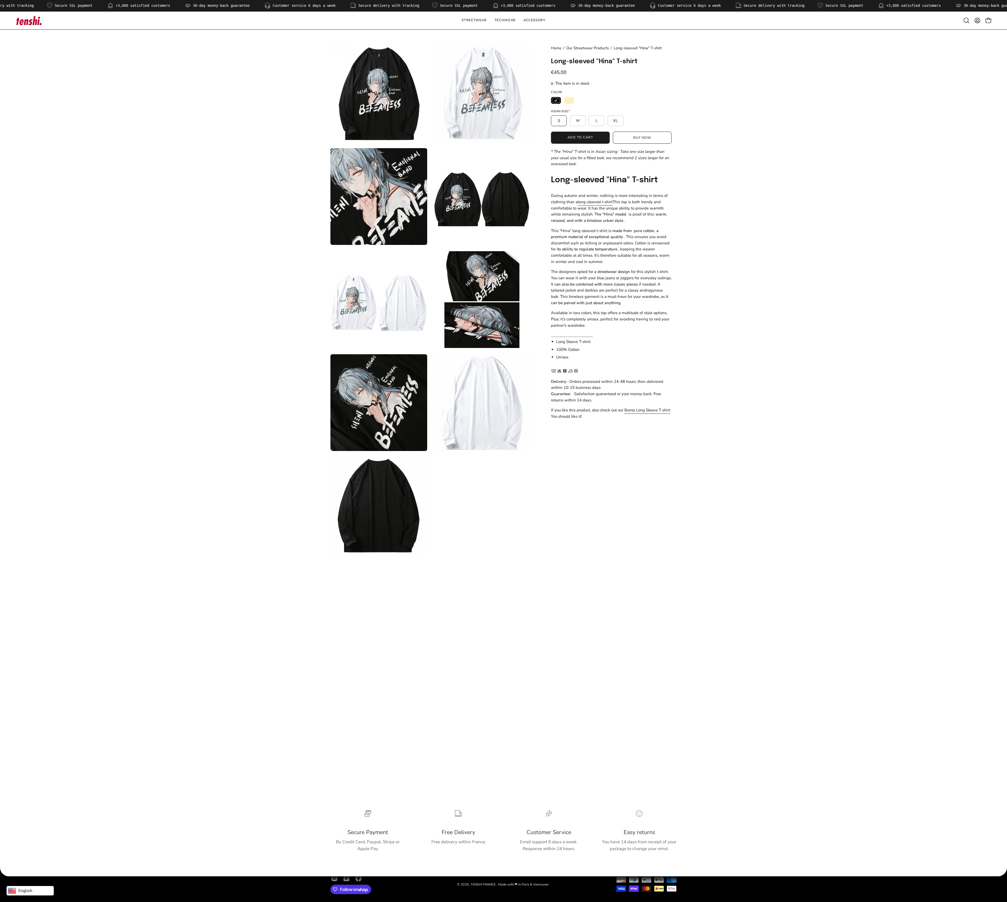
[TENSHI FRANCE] (29, 20)
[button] (505, 20)
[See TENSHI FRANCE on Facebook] (358, 878)
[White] (569, 100)
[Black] (556, 100)
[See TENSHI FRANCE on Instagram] (334, 878)
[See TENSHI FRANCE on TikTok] (346, 878)
